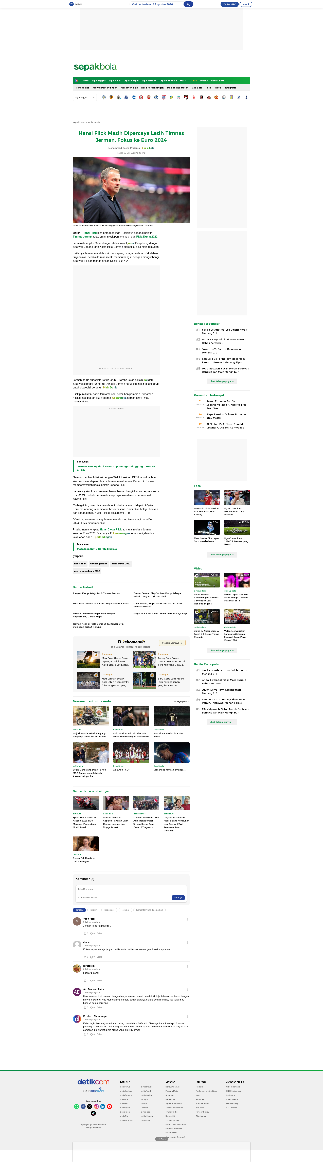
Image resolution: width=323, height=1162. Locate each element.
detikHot (124, 1103)
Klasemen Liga (129, 87)
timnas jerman (98, 563)
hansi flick (80, 563)
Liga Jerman (149, 80)
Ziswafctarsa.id (173, 1120)
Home (85, 80)
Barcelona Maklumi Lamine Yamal (168, 735)
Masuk (245, 4)
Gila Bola (197, 87)
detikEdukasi (126, 1091)
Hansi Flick (90, 233)
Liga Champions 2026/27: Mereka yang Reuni (236, 541)
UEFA (183, 80)
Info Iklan (200, 1107)
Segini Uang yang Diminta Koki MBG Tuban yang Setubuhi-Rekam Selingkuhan (89, 773)
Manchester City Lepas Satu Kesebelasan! (206, 540)
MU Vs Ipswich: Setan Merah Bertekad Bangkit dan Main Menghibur (225, 370)
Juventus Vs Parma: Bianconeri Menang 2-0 (221, 351)
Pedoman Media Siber (206, 1091)
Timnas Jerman (83, 237)
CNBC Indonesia (233, 1091)
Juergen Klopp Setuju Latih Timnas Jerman (96, 593)
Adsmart (170, 1095)
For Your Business (174, 1128)
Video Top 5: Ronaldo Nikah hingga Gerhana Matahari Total (236, 597)
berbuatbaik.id (173, 1087)
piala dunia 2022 (121, 563)
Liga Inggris (99, 80)
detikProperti (126, 1120)
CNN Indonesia (233, 1087)
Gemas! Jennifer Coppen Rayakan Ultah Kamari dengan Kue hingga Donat (115, 822)
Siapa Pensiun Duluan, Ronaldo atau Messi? (226, 416)
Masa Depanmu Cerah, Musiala (97, 548)
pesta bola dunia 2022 (87, 571)
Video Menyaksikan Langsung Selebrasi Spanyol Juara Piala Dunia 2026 (235, 635)
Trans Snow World (174, 1107)
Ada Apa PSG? (121, 769)
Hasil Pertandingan (152, 87)
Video (217, 87)
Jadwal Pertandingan (105, 87)
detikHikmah (147, 1116)
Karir (198, 1095)
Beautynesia (232, 1099)
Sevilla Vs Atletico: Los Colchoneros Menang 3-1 (224, 331)
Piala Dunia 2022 (146, 237)
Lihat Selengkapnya (220, 381)
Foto (208, 87)
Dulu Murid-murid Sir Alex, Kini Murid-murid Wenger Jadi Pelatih (131, 735)
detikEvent (170, 1099)
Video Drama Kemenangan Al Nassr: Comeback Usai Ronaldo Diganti (206, 599)
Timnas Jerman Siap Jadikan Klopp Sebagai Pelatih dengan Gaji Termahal (157, 595)
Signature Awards (174, 1103)
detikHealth (146, 1095)
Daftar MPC (229, 4)
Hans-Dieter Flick (111, 529)
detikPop (145, 1120)
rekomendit (171, 1133)
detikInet (124, 1099)
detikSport (217, 80)
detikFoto (145, 1112)
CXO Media (231, 1107)
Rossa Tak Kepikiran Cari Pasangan (84, 860)
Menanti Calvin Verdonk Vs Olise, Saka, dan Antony (207, 511)
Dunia (193, 80)
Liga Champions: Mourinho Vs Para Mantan (234, 511)
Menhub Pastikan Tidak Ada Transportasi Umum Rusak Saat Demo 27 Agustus (146, 822)
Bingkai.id (170, 1116)
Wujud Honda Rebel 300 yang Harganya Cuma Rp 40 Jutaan (89, 735)
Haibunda (230, 1095)
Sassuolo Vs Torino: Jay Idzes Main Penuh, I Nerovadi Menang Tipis (223, 360)
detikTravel (146, 1087)
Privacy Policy (202, 1112)
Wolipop (145, 1099)
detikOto (124, 1116)
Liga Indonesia (168, 80)
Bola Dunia (94, 122)
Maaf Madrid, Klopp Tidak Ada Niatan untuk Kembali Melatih (157, 605)
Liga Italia (114, 80)
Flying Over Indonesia (176, 1124)
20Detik (144, 1107)
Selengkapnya (181, 701)
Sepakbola (78, 122)
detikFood (146, 1091)
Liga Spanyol (131, 80)
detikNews (125, 1087)
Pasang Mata (172, 1091)
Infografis (230, 87)
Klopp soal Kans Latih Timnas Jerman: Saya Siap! (160, 613)
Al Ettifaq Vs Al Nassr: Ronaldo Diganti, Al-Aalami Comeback (225, 426)
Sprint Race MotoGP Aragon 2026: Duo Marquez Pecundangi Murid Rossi (84, 822)
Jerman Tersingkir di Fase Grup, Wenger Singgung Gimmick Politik (116, 468)
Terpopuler (82, 87)
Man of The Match (177, 87)
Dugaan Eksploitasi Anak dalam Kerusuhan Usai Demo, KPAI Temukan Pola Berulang (176, 824)
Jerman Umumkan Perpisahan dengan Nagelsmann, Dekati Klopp (94, 615)
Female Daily (232, 1103)
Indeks (204, 80)
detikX (144, 1103)
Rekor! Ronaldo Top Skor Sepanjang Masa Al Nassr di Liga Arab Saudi (226, 405)
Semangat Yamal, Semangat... (170, 769)
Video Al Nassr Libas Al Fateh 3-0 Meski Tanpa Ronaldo (206, 634)
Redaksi (199, 1087)
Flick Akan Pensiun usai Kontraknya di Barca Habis (101, 603)
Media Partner (202, 1103)
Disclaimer (201, 1116)
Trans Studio (172, 1112)
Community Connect (175, 1137)
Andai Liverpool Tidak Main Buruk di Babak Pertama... (224, 341)
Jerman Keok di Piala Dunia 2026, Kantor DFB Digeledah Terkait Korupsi (98, 625)
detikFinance (126, 1095)
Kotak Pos (201, 1099)
